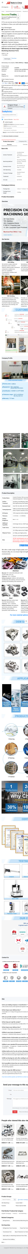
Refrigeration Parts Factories (10, 1228)
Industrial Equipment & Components (13, 11)
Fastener (4, 1205)
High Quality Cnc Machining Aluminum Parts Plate (15, 1235)
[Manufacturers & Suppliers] (14, 2)
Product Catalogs (23, 1199)
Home (3, 11)
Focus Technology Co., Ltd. (19, 1247)
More (3, 1242)
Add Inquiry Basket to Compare (10, 136)
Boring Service (6, 1220)
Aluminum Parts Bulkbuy (9, 1239)
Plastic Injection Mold (21, 1205)
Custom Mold (19, 1203)
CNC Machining (5, 1203)
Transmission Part (7, 1232)
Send (15, 1112)
